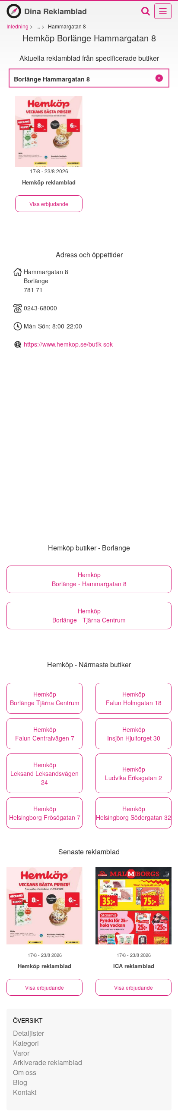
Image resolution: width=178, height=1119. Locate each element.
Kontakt (24, 1092)
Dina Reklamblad (55, 11)
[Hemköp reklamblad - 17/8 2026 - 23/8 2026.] (49, 131)
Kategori (26, 1043)
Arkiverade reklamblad (47, 1062)
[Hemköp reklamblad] (44, 905)
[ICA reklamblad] (133, 905)
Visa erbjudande (48, 203)
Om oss (24, 1072)
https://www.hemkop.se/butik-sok (68, 344)
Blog (20, 1082)
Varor (21, 1053)
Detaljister (28, 1033)
